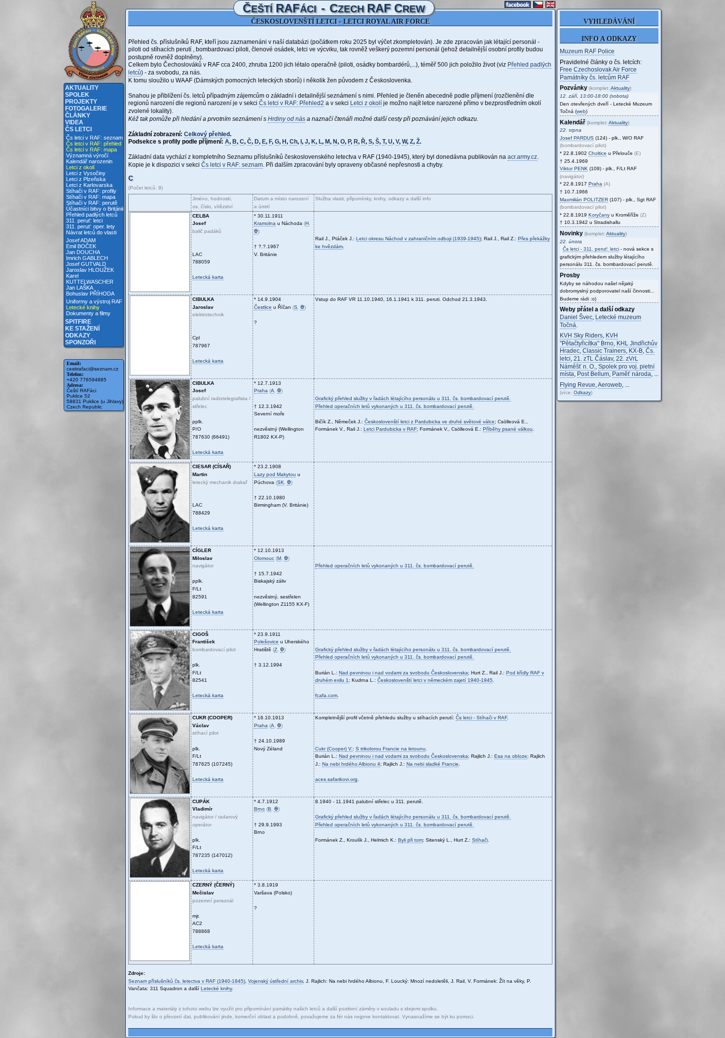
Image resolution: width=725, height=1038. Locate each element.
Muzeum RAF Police (587, 51)
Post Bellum (593, 374)
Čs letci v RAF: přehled (93, 144)
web (581, 111)
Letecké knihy (83, 307)
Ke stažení (82, 328)
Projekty (81, 101)
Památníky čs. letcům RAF (594, 77)
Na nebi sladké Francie (432, 764)
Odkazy (77, 335)
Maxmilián (584, 199)
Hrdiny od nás (286, 118)
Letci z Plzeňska (86, 179)
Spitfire (78, 321)
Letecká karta (207, 277)
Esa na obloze (510, 756)
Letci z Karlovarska (89, 185)
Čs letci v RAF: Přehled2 (291, 103)
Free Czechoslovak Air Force (598, 69)
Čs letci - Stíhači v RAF (481, 717)
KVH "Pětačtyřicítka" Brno (589, 339)
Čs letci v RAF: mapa (91, 149)
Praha (261, 390)
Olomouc (264, 558)
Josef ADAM (81, 240)
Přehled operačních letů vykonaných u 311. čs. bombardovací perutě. (394, 406)
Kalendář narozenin (89, 161)
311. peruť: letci (84, 220)
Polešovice (266, 641)
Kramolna (265, 223)
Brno (259, 809)
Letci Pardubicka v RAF (390, 429)
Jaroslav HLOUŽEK (90, 270)
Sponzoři (80, 342)
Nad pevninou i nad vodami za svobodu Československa (403, 672)
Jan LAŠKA (79, 288)
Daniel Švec (576, 317)
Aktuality (82, 87)
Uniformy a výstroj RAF (94, 301)
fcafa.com (326, 695)
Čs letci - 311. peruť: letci (591, 249)
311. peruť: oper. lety (90, 226)
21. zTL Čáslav (593, 358)
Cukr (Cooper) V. (334, 748)
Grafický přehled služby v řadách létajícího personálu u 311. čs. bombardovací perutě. (413, 398)
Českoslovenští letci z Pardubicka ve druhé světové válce (429, 421)
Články (77, 115)
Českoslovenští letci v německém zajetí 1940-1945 (435, 680)
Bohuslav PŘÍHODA (90, 294)
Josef (577, 138)
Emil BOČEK (81, 246)
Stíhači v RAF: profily (91, 191)
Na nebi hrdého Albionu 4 (351, 764)
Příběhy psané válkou (508, 429)
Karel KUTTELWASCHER (89, 279)
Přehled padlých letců (91, 215)
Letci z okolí (80, 167)
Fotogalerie (86, 108)
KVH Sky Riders (581, 335)
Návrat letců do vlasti (91, 232)
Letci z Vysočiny (86, 173)
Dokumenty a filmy (88, 313)
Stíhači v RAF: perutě (91, 203)
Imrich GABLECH (87, 258)
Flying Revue (577, 384)
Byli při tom (410, 840)
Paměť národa (631, 374)
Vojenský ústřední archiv (275, 981)
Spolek (77, 94)
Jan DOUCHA (83, 252)
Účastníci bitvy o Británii (94, 209)
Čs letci (78, 129)
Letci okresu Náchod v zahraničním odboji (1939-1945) (418, 238)
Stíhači (480, 840)
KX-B (636, 350)
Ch (293, 141)
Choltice (597, 153)
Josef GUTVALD (86, 264)
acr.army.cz (522, 156)
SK (280, 482)
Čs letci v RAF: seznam (94, 138)
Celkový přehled (207, 134)
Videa (74, 122)
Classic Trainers (604, 350)
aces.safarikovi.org (336, 779)
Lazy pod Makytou (275, 474)
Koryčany (599, 215)
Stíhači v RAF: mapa (90, 197)
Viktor (574, 168)
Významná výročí (87, 155)
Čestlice (263, 307)
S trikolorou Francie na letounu (391, 748)
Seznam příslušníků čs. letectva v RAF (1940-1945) (186, 981)
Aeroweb (610, 384)
